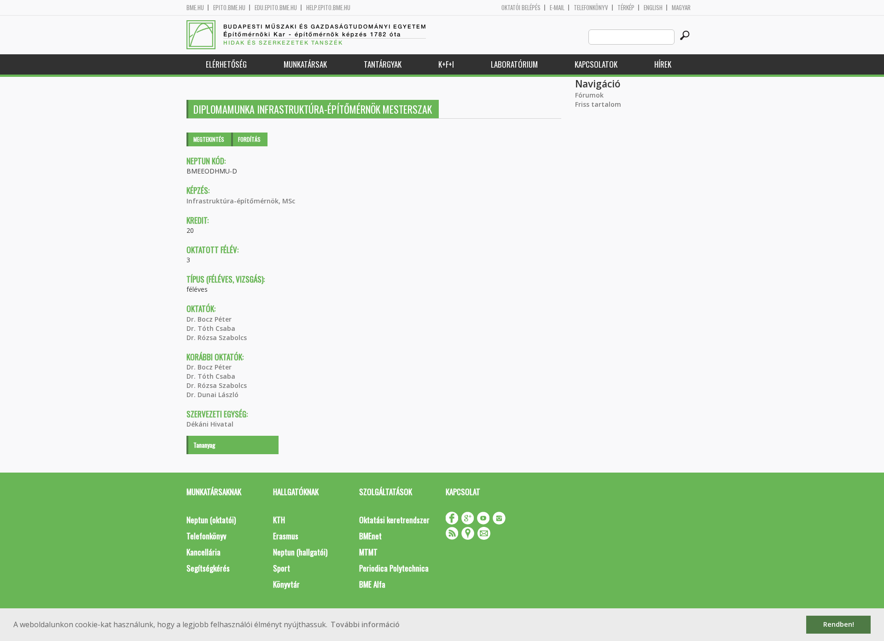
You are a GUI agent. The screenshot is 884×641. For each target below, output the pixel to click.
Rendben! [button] (838, 624)
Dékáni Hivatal (209, 424)
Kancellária (203, 552)
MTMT (368, 552)
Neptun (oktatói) (211, 520)
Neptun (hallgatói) (300, 552)
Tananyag (204, 445)
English (653, 8)
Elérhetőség (226, 64)
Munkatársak (305, 64)
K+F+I (446, 64)
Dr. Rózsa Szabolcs (216, 337)
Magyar (681, 8)
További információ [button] (365, 624)
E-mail (557, 8)
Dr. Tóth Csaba (210, 328)
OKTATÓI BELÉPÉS (521, 8)
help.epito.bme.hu (328, 8)
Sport (281, 568)
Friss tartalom (598, 104)
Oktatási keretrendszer (394, 520)
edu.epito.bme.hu (276, 8)
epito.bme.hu (229, 8)
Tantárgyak (382, 64)
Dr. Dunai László (212, 394)
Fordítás (249, 139)
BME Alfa (372, 584)
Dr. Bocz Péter (209, 319)
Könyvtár (286, 584)
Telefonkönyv (591, 8)
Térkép (625, 8)
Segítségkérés (208, 568)
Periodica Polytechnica (394, 568)
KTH (279, 520)
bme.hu (195, 8)
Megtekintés (208, 139)
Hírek (662, 64)
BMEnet (370, 536)
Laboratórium (514, 64)
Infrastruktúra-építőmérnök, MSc (240, 200)
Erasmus (285, 536)
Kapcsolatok (596, 64)
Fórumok (589, 95)
